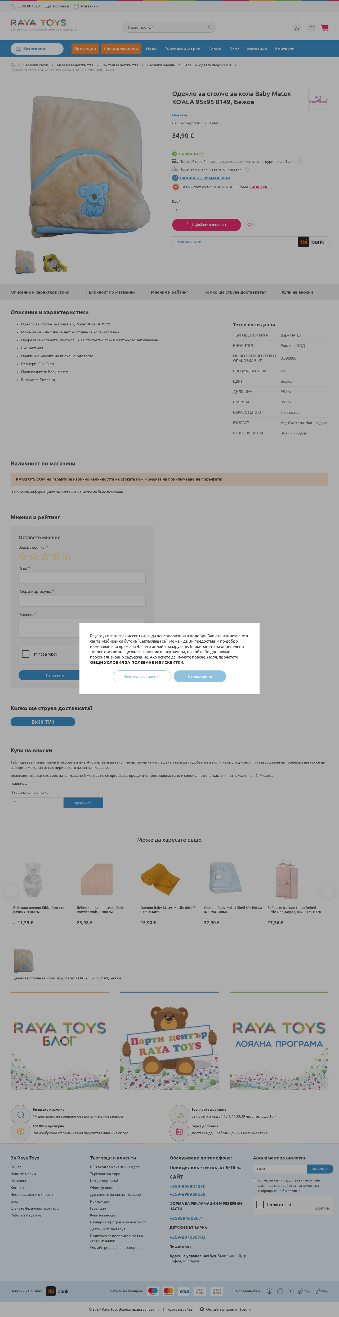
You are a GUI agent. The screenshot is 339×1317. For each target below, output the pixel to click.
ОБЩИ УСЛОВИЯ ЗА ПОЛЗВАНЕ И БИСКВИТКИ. (137, 662)
